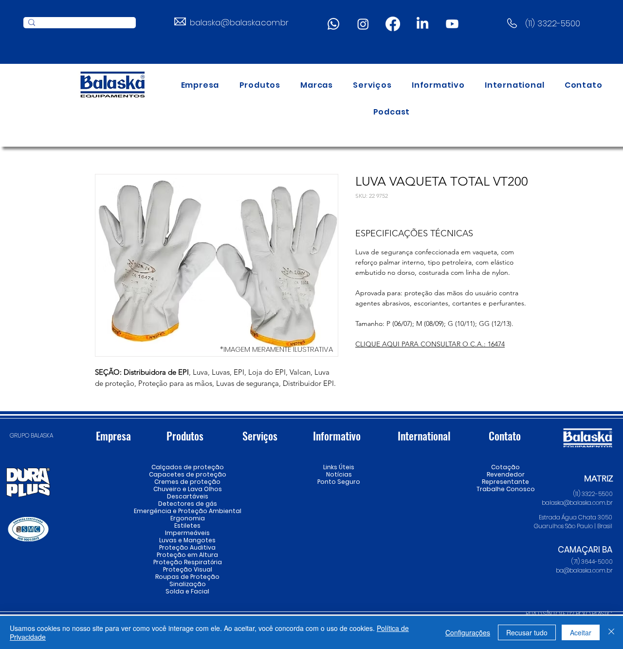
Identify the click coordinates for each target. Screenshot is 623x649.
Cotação (505, 467)
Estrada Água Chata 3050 (575, 517)
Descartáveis (187, 496)
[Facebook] (392, 24)
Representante (505, 481)
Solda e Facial (187, 591)
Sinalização (187, 584)
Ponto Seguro (338, 481)
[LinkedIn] (422, 24)
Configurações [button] (467, 632)
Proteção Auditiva (187, 547)
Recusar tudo (527, 632)
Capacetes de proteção (187, 474)
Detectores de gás (187, 503)
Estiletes (187, 525)
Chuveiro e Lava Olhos (187, 489)
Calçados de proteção (187, 467)
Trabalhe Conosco (505, 489)
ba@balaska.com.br (584, 570)
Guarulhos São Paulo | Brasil (573, 526)
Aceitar (580, 632)
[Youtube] (452, 24)
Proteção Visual (187, 569)
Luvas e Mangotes (187, 540)
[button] (260, 85)
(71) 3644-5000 (592, 561)
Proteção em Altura (187, 554)
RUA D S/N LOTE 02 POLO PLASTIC (569, 614)
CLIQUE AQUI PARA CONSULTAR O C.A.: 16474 (430, 344)
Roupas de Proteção (187, 576)
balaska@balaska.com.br (239, 22)
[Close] (611, 632)
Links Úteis (338, 467)
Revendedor (505, 474)
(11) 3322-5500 (552, 23)
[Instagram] (363, 24)
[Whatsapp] (333, 24)
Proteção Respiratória (187, 562)
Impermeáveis (187, 532)
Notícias (339, 474)
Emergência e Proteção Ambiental (187, 511)
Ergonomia (187, 518)
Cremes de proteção (187, 481)
